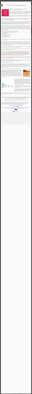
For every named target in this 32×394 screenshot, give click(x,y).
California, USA (17, 106)
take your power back (17, 108)
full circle (20, 107)
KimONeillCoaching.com (23, 98)
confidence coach (11, 107)
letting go (27, 107)
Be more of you (6, 107)
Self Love (13, 108)
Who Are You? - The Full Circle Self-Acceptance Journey (16, 5)
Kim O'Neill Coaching (20, 105)
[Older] (3, 2)
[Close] (30, 2)
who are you (21, 108)
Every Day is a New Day (16, 107)
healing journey (24, 107)
